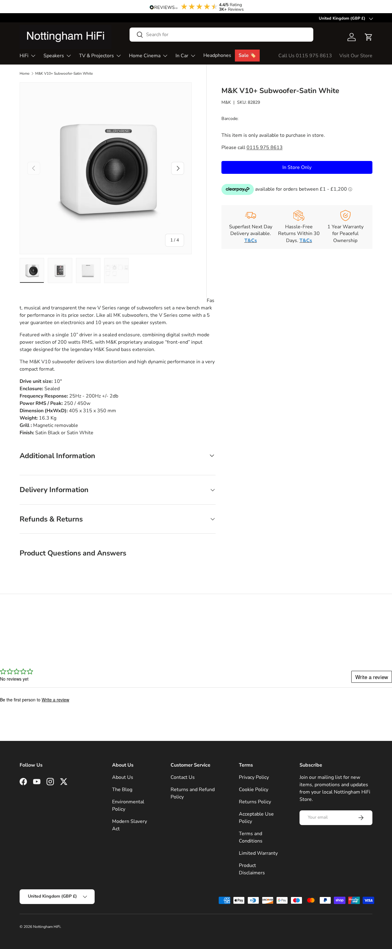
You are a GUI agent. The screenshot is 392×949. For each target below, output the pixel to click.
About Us (122, 777)
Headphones (217, 55)
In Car (181, 55)
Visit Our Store (355, 55)
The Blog (122, 789)
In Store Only (296, 167)
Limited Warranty (258, 853)
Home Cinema (144, 55)
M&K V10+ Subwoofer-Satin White (64, 73)
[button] (368, 37)
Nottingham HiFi (46, 926)
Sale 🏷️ (247, 55)
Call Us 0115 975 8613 (305, 55)
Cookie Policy (253, 789)
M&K (226, 102)
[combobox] (221, 35)
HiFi (24, 55)
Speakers (53, 55)
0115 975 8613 (265, 147)
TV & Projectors (96, 55)
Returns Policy (255, 801)
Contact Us (183, 777)
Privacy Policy (254, 777)
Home (24, 73)
